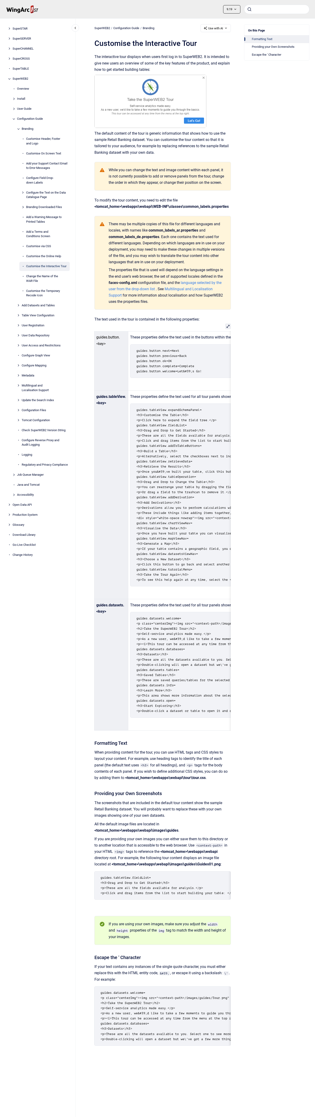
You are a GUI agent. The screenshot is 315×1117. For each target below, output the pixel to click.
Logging (27, 455)
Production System (25, 515)
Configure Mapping (34, 365)
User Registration (33, 325)
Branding (27, 129)
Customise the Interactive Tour (46, 266)
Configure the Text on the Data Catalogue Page (46, 195)
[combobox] (276, 9)
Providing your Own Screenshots (273, 46)
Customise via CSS (38, 246)
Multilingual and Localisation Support (35, 388)
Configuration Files (34, 410)
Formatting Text (262, 39)
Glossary (18, 525)
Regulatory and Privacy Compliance (45, 465)
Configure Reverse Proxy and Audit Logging (40, 442)
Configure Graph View (36, 355)
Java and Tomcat (28, 485)
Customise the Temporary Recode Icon (43, 293)
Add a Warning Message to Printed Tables (44, 219)
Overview (23, 89)
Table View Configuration (38, 315)
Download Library (24, 535)
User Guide (24, 109)
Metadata (28, 375)
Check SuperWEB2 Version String (44, 430)
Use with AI (215, 28)
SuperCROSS (21, 59)
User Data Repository (35, 335)
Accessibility (25, 495)
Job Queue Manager (30, 475)
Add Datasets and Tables (38, 305)
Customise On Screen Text (43, 153)
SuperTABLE (21, 69)
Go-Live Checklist (24, 545)
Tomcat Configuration (36, 420)
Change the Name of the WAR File (42, 279)
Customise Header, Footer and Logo (43, 141)
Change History (23, 555)
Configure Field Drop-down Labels (40, 180)
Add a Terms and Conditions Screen (38, 234)
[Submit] (249, 9)
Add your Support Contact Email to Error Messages (46, 166)
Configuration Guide (30, 119)
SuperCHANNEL (23, 49)
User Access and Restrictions (41, 345)
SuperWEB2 (20, 79)
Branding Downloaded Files (44, 207)
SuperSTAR (20, 29)
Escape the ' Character (266, 54)
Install (21, 99)
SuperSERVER (22, 39)
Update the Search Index (38, 400)
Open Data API (22, 505)
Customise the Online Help (43, 256)
